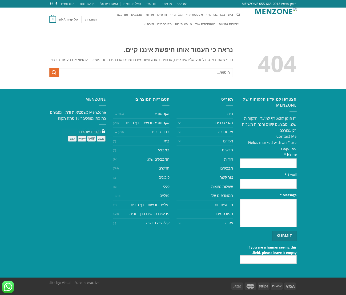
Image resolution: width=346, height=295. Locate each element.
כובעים (164, 177)
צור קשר (151, 4)
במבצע (163, 150)
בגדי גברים (160, 131)
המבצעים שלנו (157, 159)
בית (230, 14)
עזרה (183, 4)
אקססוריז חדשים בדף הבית (147, 122)
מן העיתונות (87, 4)
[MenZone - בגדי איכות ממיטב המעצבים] (272, 19)
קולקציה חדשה (157, 222)
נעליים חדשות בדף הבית (150, 204)
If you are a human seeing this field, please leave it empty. (272, 250)
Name (290, 154)
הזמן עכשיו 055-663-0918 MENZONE (269, 3)
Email (291, 174)
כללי (166, 186)
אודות (150, 14)
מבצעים (166, 4)
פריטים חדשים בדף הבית (149, 213)
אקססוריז (196, 14)
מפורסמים (68, 4)
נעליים (178, 14)
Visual (66, 282)
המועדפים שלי (109, 4)
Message (288, 195)
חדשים (162, 14)
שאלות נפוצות (132, 4)
